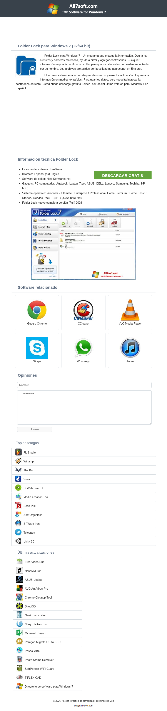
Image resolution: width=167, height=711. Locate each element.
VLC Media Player (130, 323)
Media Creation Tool (35, 497)
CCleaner (83, 323)
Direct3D (30, 606)
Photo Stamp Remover (39, 660)
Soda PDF (30, 506)
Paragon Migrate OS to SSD (42, 642)
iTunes (130, 361)
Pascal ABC (32, 651)
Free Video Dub (34, 562)
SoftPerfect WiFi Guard (39, 668)
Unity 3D (28, 541)
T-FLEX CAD (33, 677)
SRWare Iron (31, 523)
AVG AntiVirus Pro (36, 588)
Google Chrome (37, 323)
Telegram (29, 532)
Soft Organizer (32, 514)
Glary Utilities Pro (36, 624)
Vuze (26, 479)
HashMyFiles (33, 570)
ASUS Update (33, 579)
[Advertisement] (83, 29)
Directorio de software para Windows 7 (49, 686)
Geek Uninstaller (35, 615)
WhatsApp (83, 361)
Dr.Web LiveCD (33, 488)
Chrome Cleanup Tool (38, 597)
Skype (37, 361)
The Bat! (28, 470)
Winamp (28, 461)
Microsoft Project (35, 633)
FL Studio (29, 452)
